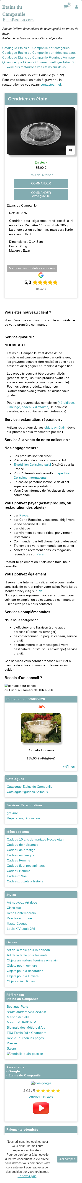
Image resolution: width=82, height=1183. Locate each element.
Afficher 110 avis (41, 1097)
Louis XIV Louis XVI (21, 928)
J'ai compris (67, 1159)
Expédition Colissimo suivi (32, 464)
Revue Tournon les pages (25, 1038)
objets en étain (55, 427)
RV (40, 591)
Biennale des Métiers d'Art (26, 1027)
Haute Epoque (17, 923)
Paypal (24, 515)
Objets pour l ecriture (22, 965)
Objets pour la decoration (25, 971)
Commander (41, 183)
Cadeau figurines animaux (26, 865)
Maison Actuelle (18, 1017)
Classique (14, 908)
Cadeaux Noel (17, 876)
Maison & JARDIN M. (22, 1022)
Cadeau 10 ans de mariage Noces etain (35, 839)
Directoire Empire (19, 918)
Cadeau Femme (18, 860)
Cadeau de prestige (21, 850)
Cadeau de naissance (22, 844)
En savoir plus (27, 1176)
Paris (40, 554)
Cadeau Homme (19, 871)
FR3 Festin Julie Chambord (26, 1033)
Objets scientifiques (21, 981)
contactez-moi (51, 84)
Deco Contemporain (21, 913)
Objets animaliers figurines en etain (32, 960)
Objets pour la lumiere (23, 976)
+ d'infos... (70, 766)
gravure (12, 813)
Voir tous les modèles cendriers (32, 268)
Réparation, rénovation (23, 818)
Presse (12, 1043)
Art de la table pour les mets (27, 955)
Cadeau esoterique (20, 855)
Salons (12, 1048)
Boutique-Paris (17, 1006)
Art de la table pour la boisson (28, 950)
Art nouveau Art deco (22, 902)
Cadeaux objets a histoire (25, 881)
